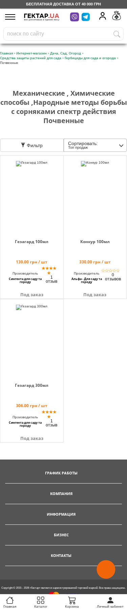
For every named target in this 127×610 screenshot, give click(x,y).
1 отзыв (51, 279)
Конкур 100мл (95, 241)
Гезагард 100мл (31, 241)
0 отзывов (113, 277)
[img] (31, 193)
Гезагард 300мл (31, 385)
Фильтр (34, 145)
